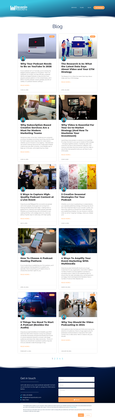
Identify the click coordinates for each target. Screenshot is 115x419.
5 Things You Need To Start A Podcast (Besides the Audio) (37, 325)
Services (74, 7)
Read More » (25, 85)
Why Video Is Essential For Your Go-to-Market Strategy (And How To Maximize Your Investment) (77, 130)
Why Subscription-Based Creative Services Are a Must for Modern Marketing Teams (35, 129)
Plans (82, 7)
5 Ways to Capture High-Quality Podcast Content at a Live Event (37, 197)
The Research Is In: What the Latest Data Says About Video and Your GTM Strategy (77, 67)
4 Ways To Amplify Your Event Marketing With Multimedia (76, 261)
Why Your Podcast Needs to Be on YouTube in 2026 (36, 65)
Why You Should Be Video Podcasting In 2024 (77, 323)
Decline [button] (88, 415)
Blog (89, 7)
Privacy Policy (73, 407)
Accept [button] (81, 415)
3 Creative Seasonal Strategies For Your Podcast (73, 197)
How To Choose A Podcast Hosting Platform (36, 259)
